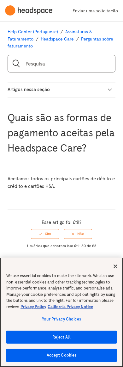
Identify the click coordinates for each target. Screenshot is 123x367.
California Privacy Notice (70, 306)
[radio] (45, 234)
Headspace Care (57, 39)
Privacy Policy (33, 306)
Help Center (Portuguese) (33, 31)
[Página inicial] (31, 11)
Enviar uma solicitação (95, 11)
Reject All (61, 337)
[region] (61, 312)
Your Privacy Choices (61, 319)
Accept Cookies (62, 355)
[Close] (115, 266)
